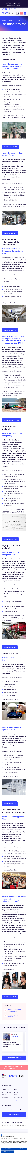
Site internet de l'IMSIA (10, 147)
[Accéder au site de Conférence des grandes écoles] (5, 1125)
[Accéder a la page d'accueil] (8, 13)
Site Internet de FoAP (10, 997)
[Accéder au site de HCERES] (10, 1125)
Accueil (4, 20)
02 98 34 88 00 (18, 1097)
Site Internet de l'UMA (10, 539)
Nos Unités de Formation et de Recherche (14, 1010)
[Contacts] (15, 9)
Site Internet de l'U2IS (10, 330)
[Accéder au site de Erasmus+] (15, 1125)
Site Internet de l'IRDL (10, 233)
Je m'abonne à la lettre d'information (13, 1067)
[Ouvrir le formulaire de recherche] (17, 13)
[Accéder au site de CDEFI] (7, 1125)
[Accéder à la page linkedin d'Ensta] (7, 1109)
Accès (3, 1101)
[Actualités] (3, 9)
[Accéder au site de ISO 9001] (18, 1125)
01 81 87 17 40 (5, 1097)
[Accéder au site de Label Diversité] (25, 1125)
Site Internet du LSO (9, 803)
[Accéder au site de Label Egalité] (23, 1125)
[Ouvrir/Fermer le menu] (25, 13)
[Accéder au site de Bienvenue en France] (12, 1125)
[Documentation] (6, 9)
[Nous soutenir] (12, 9)
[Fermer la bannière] (25, 2)
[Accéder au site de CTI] (2, 1125)
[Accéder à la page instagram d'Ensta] (11, 1109)
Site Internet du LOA (10, 647)
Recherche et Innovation (15, 20)
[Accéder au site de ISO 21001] (20, 1125)
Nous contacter (14, 1114)
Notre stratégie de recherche (13, 1015)
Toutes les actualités (13, 1057)
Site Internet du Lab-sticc (11, 420)
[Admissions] (9, 9)
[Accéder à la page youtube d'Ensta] (20, 1109)
